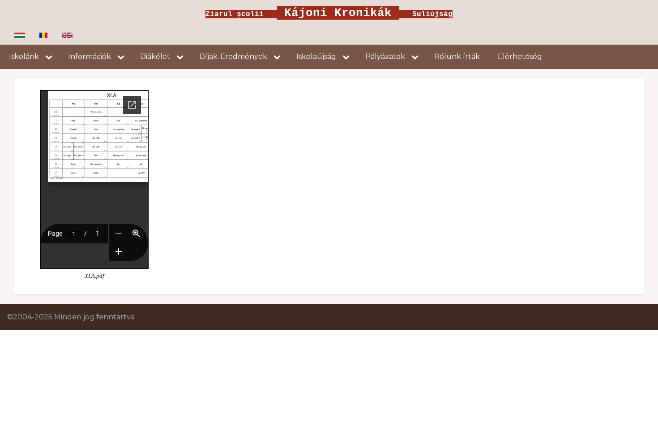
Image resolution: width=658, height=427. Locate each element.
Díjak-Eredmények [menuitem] (233, 56)
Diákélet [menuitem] (155, 56)
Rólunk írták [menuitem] (457, 56)
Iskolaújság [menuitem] (316, 56)
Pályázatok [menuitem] (385, 56)
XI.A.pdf (94, 276)
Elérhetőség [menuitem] (520, 56)
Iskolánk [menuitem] (24, 56)
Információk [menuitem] (89, 56)
